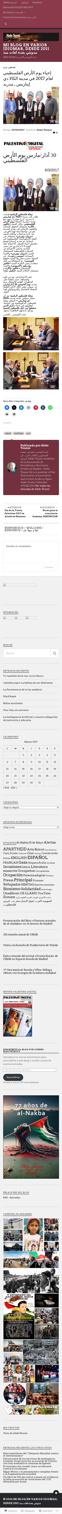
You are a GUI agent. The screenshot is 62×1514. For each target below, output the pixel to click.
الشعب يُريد (21, 897)
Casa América (51, 850)
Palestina (37, 2)
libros (26, 867)
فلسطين (24, 2)
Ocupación (13, 875)
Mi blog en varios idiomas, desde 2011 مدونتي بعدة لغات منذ (26, 49)
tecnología (46, 889)
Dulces (6, 858)
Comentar (48, 567)
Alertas (50, 842)
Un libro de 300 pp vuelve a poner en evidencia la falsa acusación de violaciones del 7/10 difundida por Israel (30, 1479)
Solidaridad (31, 889)
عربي (5, 67)
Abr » (14, 787)
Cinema (37, 853)
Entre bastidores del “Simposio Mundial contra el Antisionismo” (31, 1454)
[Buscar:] (31, 653)
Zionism (9, 897)
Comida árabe (49, 853)
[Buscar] (54, 653)
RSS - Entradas (11, 1197)
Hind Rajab (9, 696)
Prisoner (38, 880)
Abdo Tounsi (44, 129)
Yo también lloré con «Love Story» (23, 676)
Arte (30, 849)
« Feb (6, 787)
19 (55, 769)
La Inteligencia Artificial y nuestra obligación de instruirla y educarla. (30, 719)
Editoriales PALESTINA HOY (18, 7)
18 (47, 769)
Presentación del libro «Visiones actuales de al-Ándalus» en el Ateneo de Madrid (29, 922)
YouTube (44, 893)
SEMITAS (27, 884)
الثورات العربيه (32, 897)
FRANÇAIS (10, 862)
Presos (8, 880)
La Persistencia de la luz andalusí (22, 689)
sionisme (49, 884)
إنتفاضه (48, 897)
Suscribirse (13, 1077)
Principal (23, 879)
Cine (30, 853)
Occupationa (42, 871)
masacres (10, 871)
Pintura (49, 875)
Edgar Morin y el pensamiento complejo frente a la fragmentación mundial (30, 1472)
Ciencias (22, 853)
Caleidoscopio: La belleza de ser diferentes (28, 682)
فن (4, 905)
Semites (38, 884)
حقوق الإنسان (18, 433)
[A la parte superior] (56, 1493)
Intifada (51, 863)
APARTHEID (15, 849)
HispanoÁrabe (37, 862)
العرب (38, 900)
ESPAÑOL (37, 857)
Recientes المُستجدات (13, 12)
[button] (13, 1223)
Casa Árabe (10, 853)
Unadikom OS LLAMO (20, 893)
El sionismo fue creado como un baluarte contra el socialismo (27, 1467)
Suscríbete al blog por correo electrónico (23, 1050)
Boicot (39, 849)
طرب (13, 901)
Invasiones (12, 867)
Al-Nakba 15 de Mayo (29, 842)
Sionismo (11, 888)
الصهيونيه (47, 900)
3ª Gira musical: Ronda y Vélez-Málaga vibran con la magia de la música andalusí (29, 971)
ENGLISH (19, 858)
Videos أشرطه (10, 2)
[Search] (5, 24)
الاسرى (42, 897)
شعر (17, 900)
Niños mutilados (13, 703)
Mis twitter (11, 1428)
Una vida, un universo (16, 710)
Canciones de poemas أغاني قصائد (19, 17)
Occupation (26, 871)
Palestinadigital (34, 875)
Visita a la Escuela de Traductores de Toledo (30, 945)
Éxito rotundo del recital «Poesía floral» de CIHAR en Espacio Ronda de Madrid (30, 958)
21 (15, 775)
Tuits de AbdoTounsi (15, 1433)
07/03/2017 (18, 129)
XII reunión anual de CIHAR (20, 934)
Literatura (39, 867)
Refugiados (11, 884)
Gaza (23, 862)
